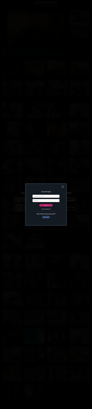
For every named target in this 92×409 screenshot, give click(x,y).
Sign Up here (46, 217)
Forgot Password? (46, 209)
